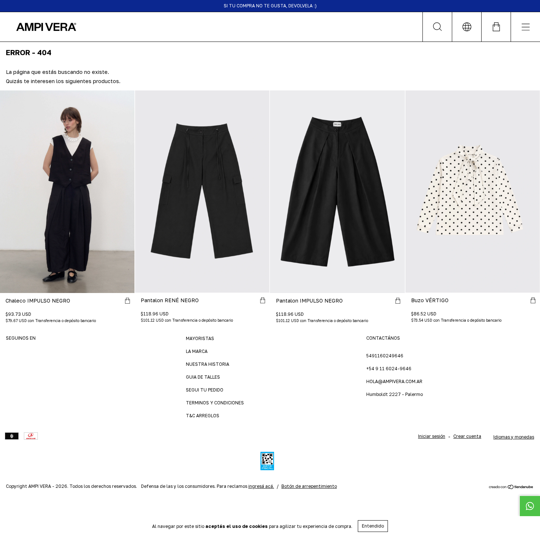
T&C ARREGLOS (202, 415)
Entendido (373, 526)
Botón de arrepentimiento (309, 486)
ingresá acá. (261, 486)
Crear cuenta (467, 436)
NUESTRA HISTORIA (207, 364)
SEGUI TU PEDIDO (204, 390)
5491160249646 (384, 355)
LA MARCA (197, 351)
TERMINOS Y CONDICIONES (215, 402)
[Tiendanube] (511, 488)
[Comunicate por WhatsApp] (529, 506)
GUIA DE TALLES (203, 377)
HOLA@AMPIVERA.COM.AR (394, 381)
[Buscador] (437, 27)
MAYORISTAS (200, 338)
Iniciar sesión (431, 436)
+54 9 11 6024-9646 (388, 368)
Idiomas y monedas (513, 437)
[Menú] (525, 27)
